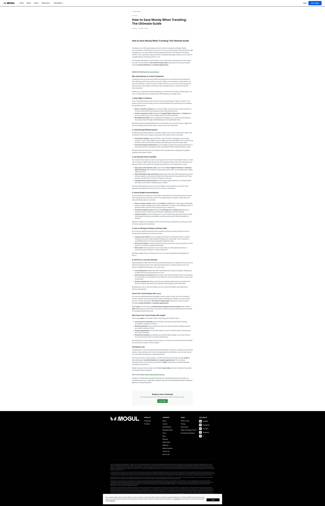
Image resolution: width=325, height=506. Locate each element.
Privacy (183, 424)
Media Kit (165, 445)
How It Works (166, 427)
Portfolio (147, 424)
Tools (35, 3)
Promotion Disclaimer (188, 433)
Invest (21, 3)
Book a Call (166, 454)
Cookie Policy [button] (177, 499)
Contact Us (166, 451)
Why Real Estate (167, 430)
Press (164, 433)
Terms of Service (180, 493)
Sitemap (165, 439)
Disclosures (184, 427)
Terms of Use (185, 421)
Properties (147, 421)
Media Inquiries (167, 448)
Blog (163, 436)
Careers (164, 424)
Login (305, 3)
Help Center (166, 442)
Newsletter (58, 3)
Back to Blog (136, 11)
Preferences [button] (112, 500)
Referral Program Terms (188, 430)
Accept (213, 499)
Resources (45, 3)
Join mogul (315, 3)
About (29, 3)
